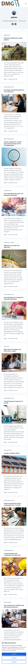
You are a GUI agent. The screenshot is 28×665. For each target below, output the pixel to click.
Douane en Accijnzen (9, 242)
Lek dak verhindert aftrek (11, 453)
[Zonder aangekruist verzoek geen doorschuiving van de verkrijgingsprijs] (14, 157)
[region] (14, 653)
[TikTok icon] (15, 24)
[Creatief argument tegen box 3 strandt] (14, 414)
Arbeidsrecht (7, 35)
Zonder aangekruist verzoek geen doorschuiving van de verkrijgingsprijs (12, 143)
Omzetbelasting (8, 450)
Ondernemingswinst (9, 550)
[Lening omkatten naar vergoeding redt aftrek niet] (14, 566)
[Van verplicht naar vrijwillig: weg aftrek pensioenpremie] (14, 618)
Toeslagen (6, 346)
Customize (14, 658)
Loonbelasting (7, 190)
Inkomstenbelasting (9, 87)
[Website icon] (12, 24)
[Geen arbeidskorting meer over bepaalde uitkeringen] (14, 207)
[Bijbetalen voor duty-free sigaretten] (14, 259)
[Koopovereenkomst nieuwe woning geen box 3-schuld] (14, 516)
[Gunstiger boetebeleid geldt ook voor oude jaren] (14, 103)
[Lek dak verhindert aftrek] (14, 464)
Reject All (14, 661)
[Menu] (25, 3)
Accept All (14, 654)
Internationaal (7, 602)
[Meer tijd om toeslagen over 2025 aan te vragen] (14, 362)
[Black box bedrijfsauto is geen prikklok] (14, 51)
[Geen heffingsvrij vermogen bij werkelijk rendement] (14, 310)
